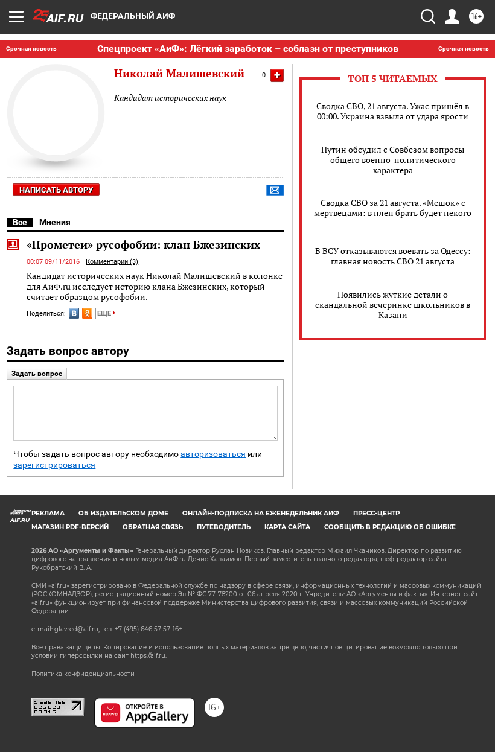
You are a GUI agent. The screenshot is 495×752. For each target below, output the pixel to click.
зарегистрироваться (54, 465)
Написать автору (56, 189)
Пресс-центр (376, 513)
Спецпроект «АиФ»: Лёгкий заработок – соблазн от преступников (247, 48)
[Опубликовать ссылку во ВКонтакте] (74, 313)
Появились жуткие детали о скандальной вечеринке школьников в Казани (392, 304)
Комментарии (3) (112, 262)
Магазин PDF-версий (70, 527)
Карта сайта (287, 527)
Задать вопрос (36, 373)
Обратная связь (153, 527)
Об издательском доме (123, 513)
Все (20, 222)
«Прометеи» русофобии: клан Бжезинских (143, 244)
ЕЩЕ (105, 313)
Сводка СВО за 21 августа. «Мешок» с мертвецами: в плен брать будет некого (392, 207)
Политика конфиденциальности (83, 674)
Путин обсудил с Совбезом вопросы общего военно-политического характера (392, 159)
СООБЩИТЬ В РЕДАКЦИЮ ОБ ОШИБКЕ (390, 527)
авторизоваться (213, 454)
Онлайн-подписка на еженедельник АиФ (260, 513)
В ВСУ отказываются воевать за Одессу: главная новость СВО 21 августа (393, 256)
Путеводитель (224, 527)
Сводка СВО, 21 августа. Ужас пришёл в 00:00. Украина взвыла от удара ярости (392, 111)
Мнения (55, 222)
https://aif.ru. (148, 656)
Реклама (48, 513)
